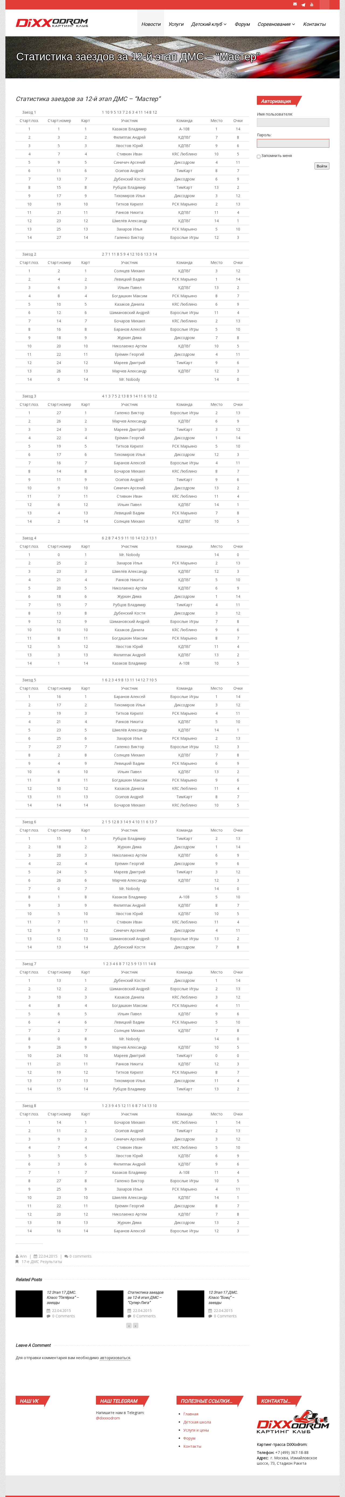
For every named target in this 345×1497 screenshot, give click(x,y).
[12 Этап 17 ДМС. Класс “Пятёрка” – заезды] (29, 1303)
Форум (242, 24)
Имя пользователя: (275, 114)
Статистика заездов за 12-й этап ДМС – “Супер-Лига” (145, 1297)
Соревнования (274, 24)
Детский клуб (207, 24)
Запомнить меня (276, 155)
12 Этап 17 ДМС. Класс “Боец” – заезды (223, 1297)
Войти (322, 166)
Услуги (175, 24)
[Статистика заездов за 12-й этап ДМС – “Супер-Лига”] (109, 1303)
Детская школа (197, 1422)
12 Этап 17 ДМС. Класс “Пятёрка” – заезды (63, 1297)
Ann (23, 1256)
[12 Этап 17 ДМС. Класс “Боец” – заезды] (190, 1303)
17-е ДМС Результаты (42, 1261)
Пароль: (264, 134)
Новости (150, 24)
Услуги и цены (196, 1430)
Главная (190, 1413)
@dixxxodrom (108, 1418)
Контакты (314, 24)
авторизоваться (115, 1357)
